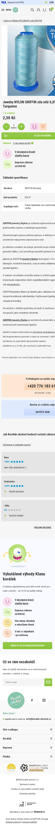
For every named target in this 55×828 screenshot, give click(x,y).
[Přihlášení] (38, 10)
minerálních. (13, 284)
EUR (52, 2)
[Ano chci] (48, 682)
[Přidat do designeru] (34, 126)
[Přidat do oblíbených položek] (43, 126)
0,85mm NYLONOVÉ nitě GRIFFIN (26, 20)
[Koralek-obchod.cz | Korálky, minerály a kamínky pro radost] (15, 10)
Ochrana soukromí (13, 822)
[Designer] (44, 10)
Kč (46, 2)
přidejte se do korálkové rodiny (27, 645)
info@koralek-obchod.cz (38, 719)
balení (14, 127)
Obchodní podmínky (27, 793)
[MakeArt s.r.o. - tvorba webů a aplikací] (40, 812)
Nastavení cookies (27, 784)
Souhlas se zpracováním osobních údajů (27, 789)
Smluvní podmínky (29, 822)
